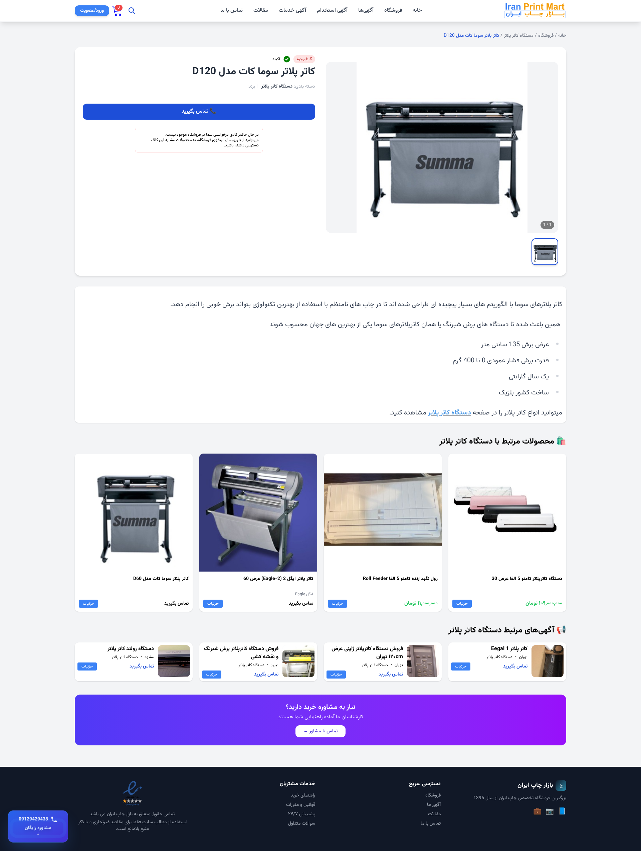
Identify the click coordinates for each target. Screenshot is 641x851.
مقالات (260, 11)
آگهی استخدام (332, 11)
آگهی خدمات (292, 11)
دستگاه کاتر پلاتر (518, 35)
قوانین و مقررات (300, 805)
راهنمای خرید (303, 795)
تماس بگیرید (195, 111)
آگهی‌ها (366, 10)
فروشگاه (393, 10)
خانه (417, 11)
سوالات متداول (301, 823)
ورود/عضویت (92, 10)
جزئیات (462, 604)
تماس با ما (231, 11)
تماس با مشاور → (320, 731)
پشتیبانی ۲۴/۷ (301, 814)
